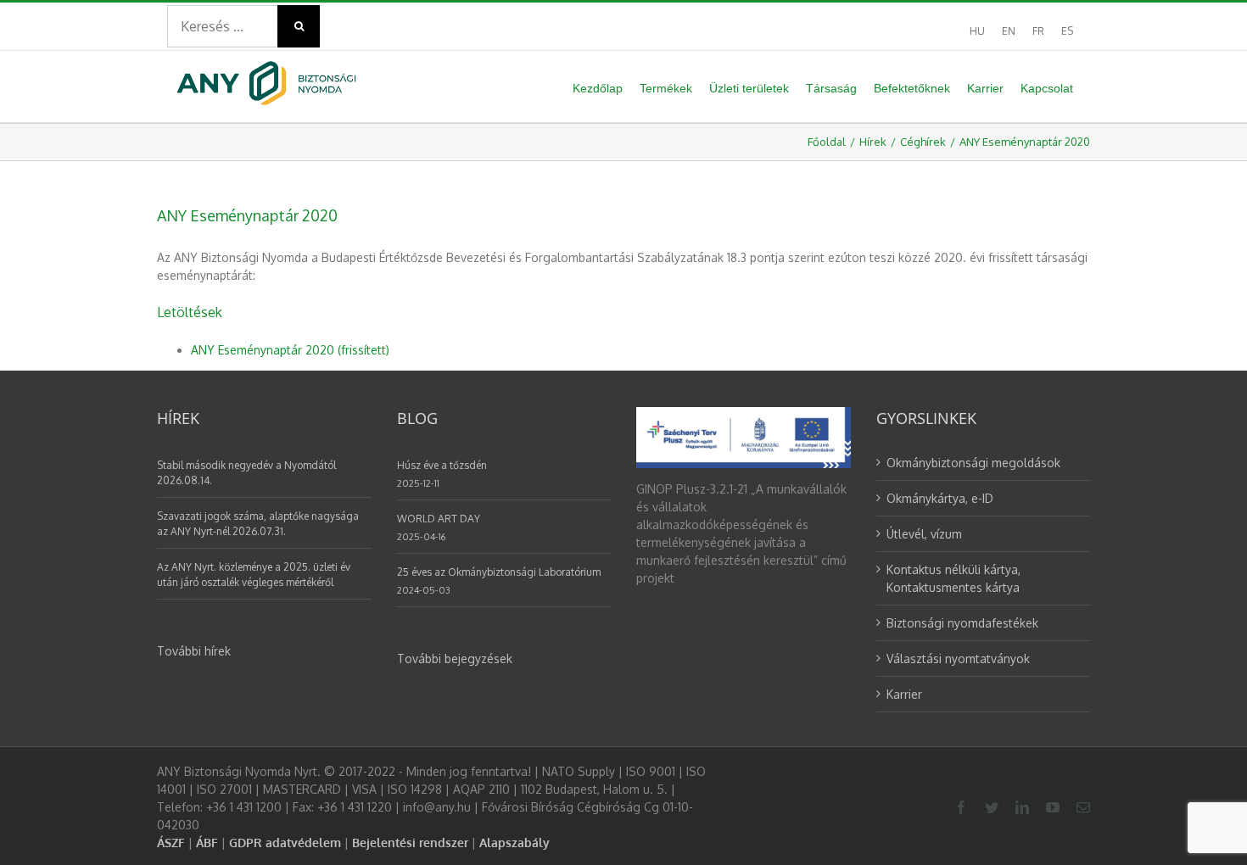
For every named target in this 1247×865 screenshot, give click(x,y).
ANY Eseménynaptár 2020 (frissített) (290, 350)
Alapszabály (514, 842)
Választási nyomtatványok (958, 658)
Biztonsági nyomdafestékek (962, 623)
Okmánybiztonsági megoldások (973, 462)
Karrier (904, 694)
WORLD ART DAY (438, 518)
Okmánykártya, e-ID (939, 498)
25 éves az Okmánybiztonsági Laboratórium (499, 572)
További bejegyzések (454, 658)
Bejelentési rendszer (410, 842)
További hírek (194, 651)
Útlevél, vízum (924, 534)
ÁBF (207, 842)
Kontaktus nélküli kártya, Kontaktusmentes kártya (953, 578)
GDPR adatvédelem (285, 842)
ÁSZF (171, 842)
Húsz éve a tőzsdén (442, 465)
